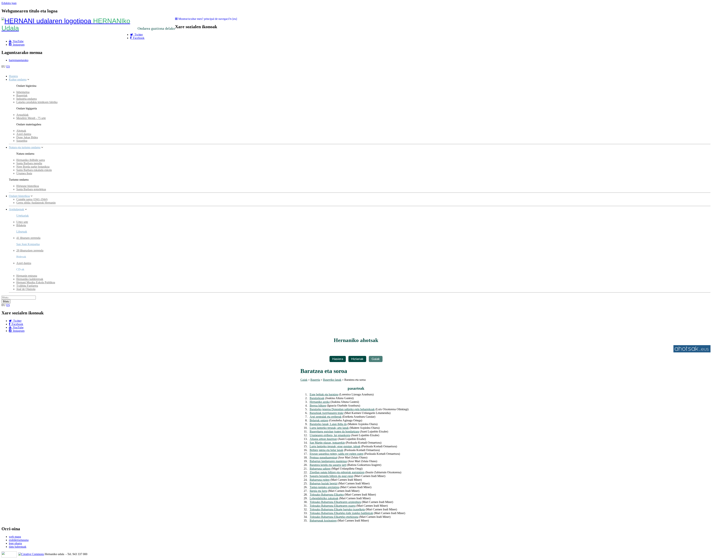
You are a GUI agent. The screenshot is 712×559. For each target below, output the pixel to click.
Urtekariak (22, 215)
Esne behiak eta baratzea (324, 394)
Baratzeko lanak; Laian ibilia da (328, 424)
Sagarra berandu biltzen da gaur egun (331, 476)
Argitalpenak (16, 209)
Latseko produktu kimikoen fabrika (36, 102)
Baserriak (21, 95)
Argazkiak (22, 114)
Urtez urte (22, 221)
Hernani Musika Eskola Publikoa (35, 282)
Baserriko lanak (332, 379)
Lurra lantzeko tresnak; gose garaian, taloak (335, 446)
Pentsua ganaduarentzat (323, 457)
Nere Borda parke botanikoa (33, 166)
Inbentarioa (22, 92)
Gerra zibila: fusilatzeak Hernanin (36, 202)
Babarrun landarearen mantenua (328, 461)
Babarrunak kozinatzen (323, 520)
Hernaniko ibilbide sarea (30, 160)
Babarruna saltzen (320, 468)
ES (8, 66)
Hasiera (13, 76)
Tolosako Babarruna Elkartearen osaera (333, 505)
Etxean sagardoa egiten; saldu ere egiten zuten (336, 453)
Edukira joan (9, 3)
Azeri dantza (23, 134)
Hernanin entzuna (26, 275)
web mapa (15, 536)
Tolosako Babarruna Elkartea (327, 494)
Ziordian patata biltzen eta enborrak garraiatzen (337, 472)
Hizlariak (357, 359)
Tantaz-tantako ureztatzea (324, 487)
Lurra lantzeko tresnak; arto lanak (329, 427)
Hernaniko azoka (320, 401)
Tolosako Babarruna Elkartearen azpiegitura (335, 502)
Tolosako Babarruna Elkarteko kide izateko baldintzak (341, 513)
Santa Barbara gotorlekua (31, 189)
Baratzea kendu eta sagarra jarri (328, 464)
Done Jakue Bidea (27, 137)
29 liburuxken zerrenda (29, 250)
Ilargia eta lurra (318, 490)
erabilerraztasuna (19, 540)
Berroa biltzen (318, 405)
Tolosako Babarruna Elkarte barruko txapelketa (337, 509)
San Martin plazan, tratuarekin (327, 442)
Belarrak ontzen (319, 420)
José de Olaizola (25, 289)
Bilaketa (21, 225)
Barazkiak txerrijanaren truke (327, 413)
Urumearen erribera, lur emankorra (330, 435)
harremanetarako (18, 60)
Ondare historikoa (19, 196)
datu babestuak (17, 546)
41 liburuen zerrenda (28, 237)
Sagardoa (21, 140)
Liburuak (21, 231)
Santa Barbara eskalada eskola (34, 170)
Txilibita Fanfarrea (27, 285)
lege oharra (15, 543)
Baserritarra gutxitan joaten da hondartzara (334, 431)
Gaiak (376, 359)
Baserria (315, 379)
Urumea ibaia (24, 173)
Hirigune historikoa (27, 186)
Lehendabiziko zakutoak (324, 498)
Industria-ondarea (26, 98)
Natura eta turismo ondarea (24, 147)
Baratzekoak (317, 398)
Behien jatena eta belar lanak (326, 450)
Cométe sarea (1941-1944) (31, 199)
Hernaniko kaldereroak (29, 279)
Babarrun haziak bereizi (323, 483)
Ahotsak (21, 130)
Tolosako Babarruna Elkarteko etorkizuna (334, 516)
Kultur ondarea (18, 79)
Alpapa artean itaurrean (323, 438)
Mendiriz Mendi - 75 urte (31, 118)
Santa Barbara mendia (29, 163)
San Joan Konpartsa (28, 244)
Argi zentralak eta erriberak (326, 416)
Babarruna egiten (320, 479)
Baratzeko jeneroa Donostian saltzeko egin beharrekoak (342, 409)
